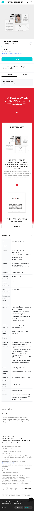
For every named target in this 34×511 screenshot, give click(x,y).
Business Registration (8, 462)
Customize (19, 507)
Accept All (28, 507)
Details (9, 74)
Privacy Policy (26, 440)
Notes (25, 74)
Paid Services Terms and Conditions (12, 438)
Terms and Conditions (8, 436)
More (16, 227)
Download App (27, 488)
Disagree (4, 507)
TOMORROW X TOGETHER (10, 41)
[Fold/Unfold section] (17, 235)
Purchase (17, 59)
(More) (19, 503)
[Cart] (27, 2)
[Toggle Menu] (31, 2)
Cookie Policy (6, 443)
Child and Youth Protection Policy (11, 440)
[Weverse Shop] (3, 2)
